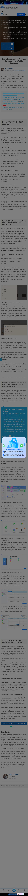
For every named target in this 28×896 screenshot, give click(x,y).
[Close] (4, 438)
